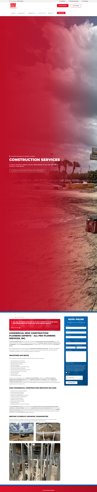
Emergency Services (74, 1)
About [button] (13, 13)
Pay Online (76, 5)
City (66, 345)
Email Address (68, 330)
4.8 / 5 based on (17, 1)
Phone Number (68, 335)
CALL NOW (61, 12)
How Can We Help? (69, 350)
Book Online (62, 5)
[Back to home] (13, 6)
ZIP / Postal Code (79, 345)
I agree (69, 372)
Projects (50, 13)
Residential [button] (21, 13)
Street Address (68, 341)
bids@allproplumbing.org (35, 170)
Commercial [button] (31, 13)
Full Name (68, 325)
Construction (42, 13)
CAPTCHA (67, 374)
